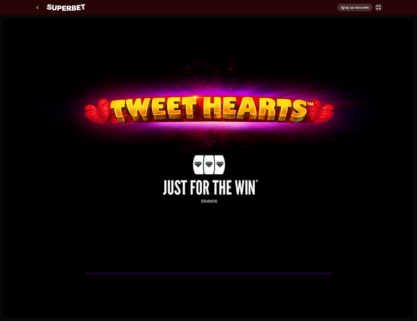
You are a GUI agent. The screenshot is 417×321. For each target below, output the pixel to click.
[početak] (66, 7)
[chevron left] (38, 7)
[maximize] (378, 7)
